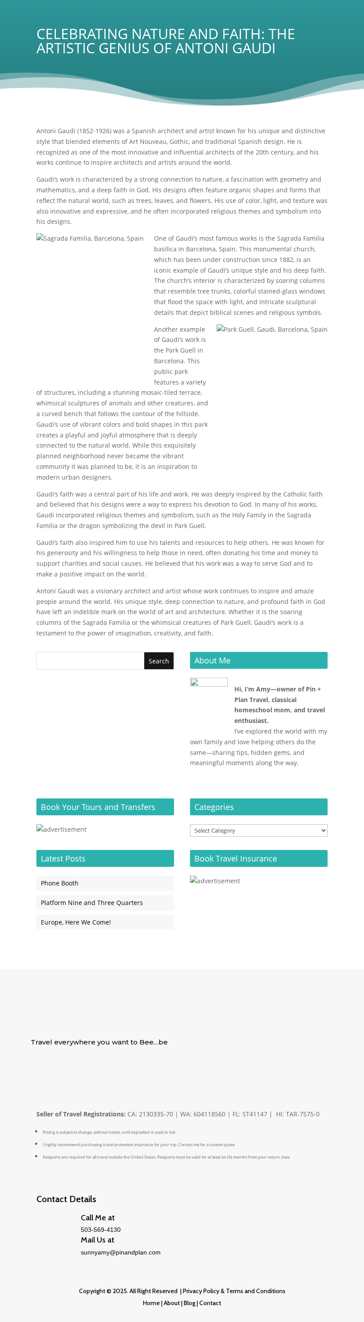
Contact (210, 1303)
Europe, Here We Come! (76, 922)
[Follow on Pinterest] (73, 1069)
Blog (188, 1303)
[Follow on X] (38, 1069)
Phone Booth (60, 883)
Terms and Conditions (255, 1291)
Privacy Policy (201, 1291)
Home (151, 1303)
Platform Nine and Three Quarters (92, 902)
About (172, 1303)
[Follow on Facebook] (55, 1069)
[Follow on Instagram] (91, 1069)
